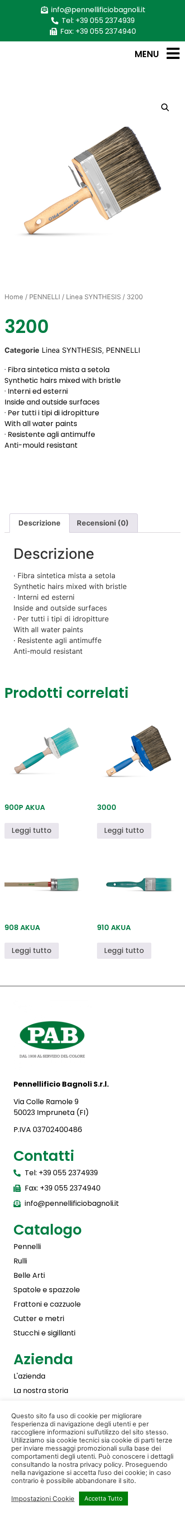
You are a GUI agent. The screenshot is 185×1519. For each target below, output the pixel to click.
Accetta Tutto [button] (103, 1498)
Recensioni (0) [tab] (103, 522)
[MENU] (173, 53)
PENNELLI (44, 297)
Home (13, 297)
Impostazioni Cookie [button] (43, 1499)
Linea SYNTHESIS (93, 297)
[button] (165, 107)
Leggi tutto (32, 830)
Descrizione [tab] (39, 522)
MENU (147, 54)
